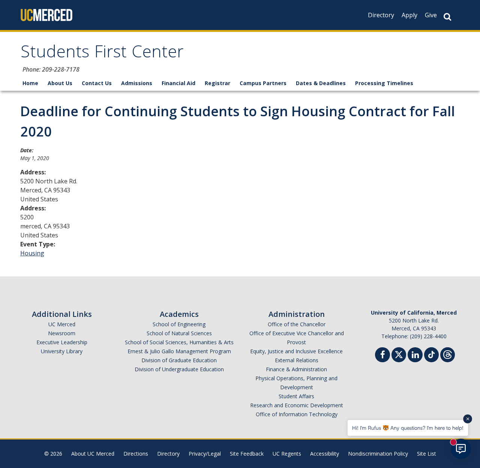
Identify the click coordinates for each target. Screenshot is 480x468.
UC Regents (287, 453)
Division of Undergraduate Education (179, 369)
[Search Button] (447, 16)
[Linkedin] (415, 355)
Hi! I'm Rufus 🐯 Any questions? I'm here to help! (408, 427)
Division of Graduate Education (179, 360)
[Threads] (447, 354)
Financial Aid (178, 83)
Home (30, 83)
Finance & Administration (296, 369)
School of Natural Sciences (179, 333)
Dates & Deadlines (321, 83)
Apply (409, 15)
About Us (60, 83)
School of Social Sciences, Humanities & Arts (179, 342)
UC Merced (61, 324)
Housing (32, 253)
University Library (61, 351)
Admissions (136, 83)
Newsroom (61, 333)
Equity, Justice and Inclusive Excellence (296, 351)
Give (431, 15)
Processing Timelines (384, 83)
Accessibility (324, 453)
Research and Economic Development (296, 405)
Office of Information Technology (297, 414)
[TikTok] (431, 354)
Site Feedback (247, 453)
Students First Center (102, 53)
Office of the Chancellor (297, 324)
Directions (135, 453)
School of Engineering (179, 324)
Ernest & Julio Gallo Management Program (179, 351)
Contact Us (97, 83)
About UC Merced (92, 453)
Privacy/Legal (205, 453)
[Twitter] (398, 354)
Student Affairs (296, 396)
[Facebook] (382, 355)
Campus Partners (263, 83)
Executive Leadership (61, 342)
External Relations (296, 360)
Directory (381, 15)
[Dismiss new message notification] (467, 419)
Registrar (217, 83)
